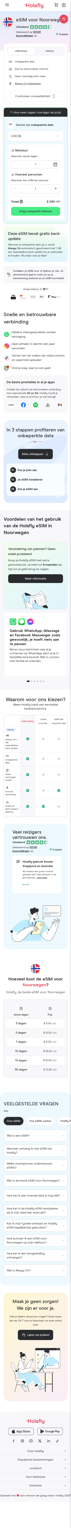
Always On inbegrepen (28, 83)
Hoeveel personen (28, 174)
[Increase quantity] (55, 189)
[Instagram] (22, 1441)
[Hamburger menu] (7, 5)
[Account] (64, 6)
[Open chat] (63, 19)
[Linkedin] (48, 1441)
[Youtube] (31, 1441)
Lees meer (42, 878)
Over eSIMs (13, 1121)
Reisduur (21, 150)
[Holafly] (35, 1421)
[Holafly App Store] (21, 1431)
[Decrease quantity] (15, 189)
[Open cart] (56, 5)
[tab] (21, 51)
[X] (40, 1441)
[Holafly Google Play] (50, 1431)
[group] (36, 1136)
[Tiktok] (57, 1441)
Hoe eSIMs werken (40, 1121)
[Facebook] (13, 1441)
